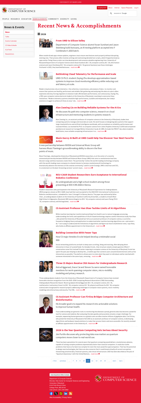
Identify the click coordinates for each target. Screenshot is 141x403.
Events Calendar (11, 41)
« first (55, 361)
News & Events (40, 19)
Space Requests (126, 8)
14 (101, 361)
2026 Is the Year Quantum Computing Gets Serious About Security (92, 330)
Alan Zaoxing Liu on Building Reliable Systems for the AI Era (88, 107)
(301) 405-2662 (63, 390)
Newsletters (9, 54)
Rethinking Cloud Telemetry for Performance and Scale (86, 74)
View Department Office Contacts (60, 375)
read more (74, 67)
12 (92, 361)
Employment (102, 8)
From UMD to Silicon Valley (70, 40)
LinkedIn (65, 393)
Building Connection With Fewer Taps (76, 232)
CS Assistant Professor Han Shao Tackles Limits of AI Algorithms (91, 208)
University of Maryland (70, 2)
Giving (74, 19)
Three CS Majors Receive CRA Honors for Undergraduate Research (91, 263)
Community (53, 19)
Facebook (51, 393)
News (7, 32)
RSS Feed (70, 393)
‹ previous (62, 361)
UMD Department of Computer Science (19, 10)
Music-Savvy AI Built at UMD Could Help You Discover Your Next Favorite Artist (95, 139)
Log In (136, 8)
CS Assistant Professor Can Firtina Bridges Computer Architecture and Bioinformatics (94, 298)
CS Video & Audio (11, 45)
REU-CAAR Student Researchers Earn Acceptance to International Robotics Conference (91, 176)
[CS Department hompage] (115, 377)
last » (121, 361)
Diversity (64, 19)
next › (115, 361)
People (5, 19)
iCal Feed (8, 50)
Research (15, 19)
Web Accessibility (55, 397)
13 (96, 361)
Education (26, 19)
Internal (116, 8)
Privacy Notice (67, 397)
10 (84, 361)
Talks (7, 37)
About (110, 8)
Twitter (56, 393)
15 (105, 361)
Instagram (61, 393)
